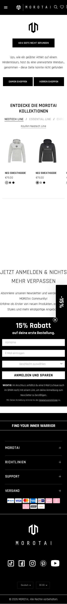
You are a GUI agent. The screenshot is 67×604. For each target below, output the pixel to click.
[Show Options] (61, 364)
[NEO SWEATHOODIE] (17, 150)
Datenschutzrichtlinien (48, 400)
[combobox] (32, 364)
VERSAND (12, 490)
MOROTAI (12, 447)
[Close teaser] (55, 319)
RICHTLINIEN (15, 462)
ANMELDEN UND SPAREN (33, 375)
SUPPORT (12, 476)
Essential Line (40, 119)
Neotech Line (13, 119)
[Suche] (56, 7)
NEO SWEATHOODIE (15, 173)
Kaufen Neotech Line (33, 126)
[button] (61, 302)
